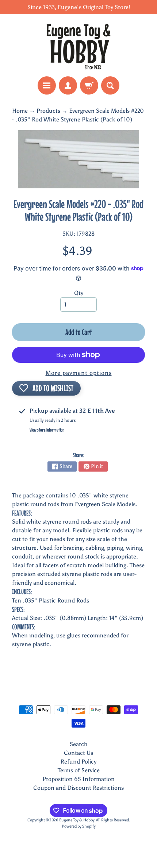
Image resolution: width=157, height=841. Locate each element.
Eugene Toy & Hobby (76, 819)
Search (79, 744)
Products (48, 110)
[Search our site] (110, 85)
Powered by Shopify (79, 826)
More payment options (79, 372)
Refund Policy (78, 761)
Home (20, 110)
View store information (47, 430)
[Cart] (89, 85)
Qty (78, 292)
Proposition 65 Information (78, 779)
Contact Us (78, 752)
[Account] (68, 85)
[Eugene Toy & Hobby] (78, 45)
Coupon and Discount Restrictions (78, 787)
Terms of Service (79, 770)
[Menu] (47, 85)
